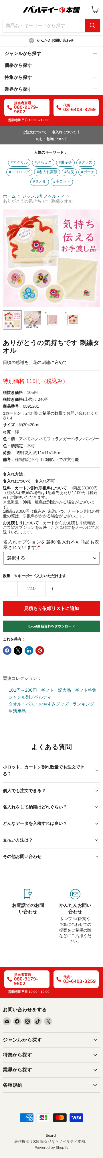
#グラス (85, 162)
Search (51, 1135)
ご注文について (35, 132)
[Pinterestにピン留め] (39, 650)
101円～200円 (23, 690)
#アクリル (19, 162)
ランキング (83, 704)
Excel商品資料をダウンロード (51, 626)
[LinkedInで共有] (29, 650)
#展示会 (65, 162)
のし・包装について (51, 139)
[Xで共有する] (18, 650)
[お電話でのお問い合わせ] (28, 917)
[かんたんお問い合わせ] (75, 917)
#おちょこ (43, 162)
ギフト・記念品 (56, 690)
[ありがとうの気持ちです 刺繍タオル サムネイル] (12, 320)
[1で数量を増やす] (52, 588)
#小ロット (61, 181)
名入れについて (64, 132)
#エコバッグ (19, 172)
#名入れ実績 (47, 172)
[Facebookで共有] (7, 650)
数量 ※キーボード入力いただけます (34, 576)
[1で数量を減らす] (10, 588)
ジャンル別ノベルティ (43, 196)
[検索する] (92, 25)
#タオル (39, 181)
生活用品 (17, 711)
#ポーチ (87, 172)
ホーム (9, 196)
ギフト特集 (85, 690)
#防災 (69, 172)
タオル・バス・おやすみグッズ (39, 704)
